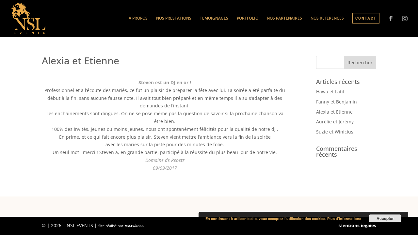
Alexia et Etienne (334, 112)
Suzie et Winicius (334, 132)
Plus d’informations (344, 218)
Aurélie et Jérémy (335, 121)
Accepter (385, 218)
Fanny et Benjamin (336, 102)
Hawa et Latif (330, 91)
